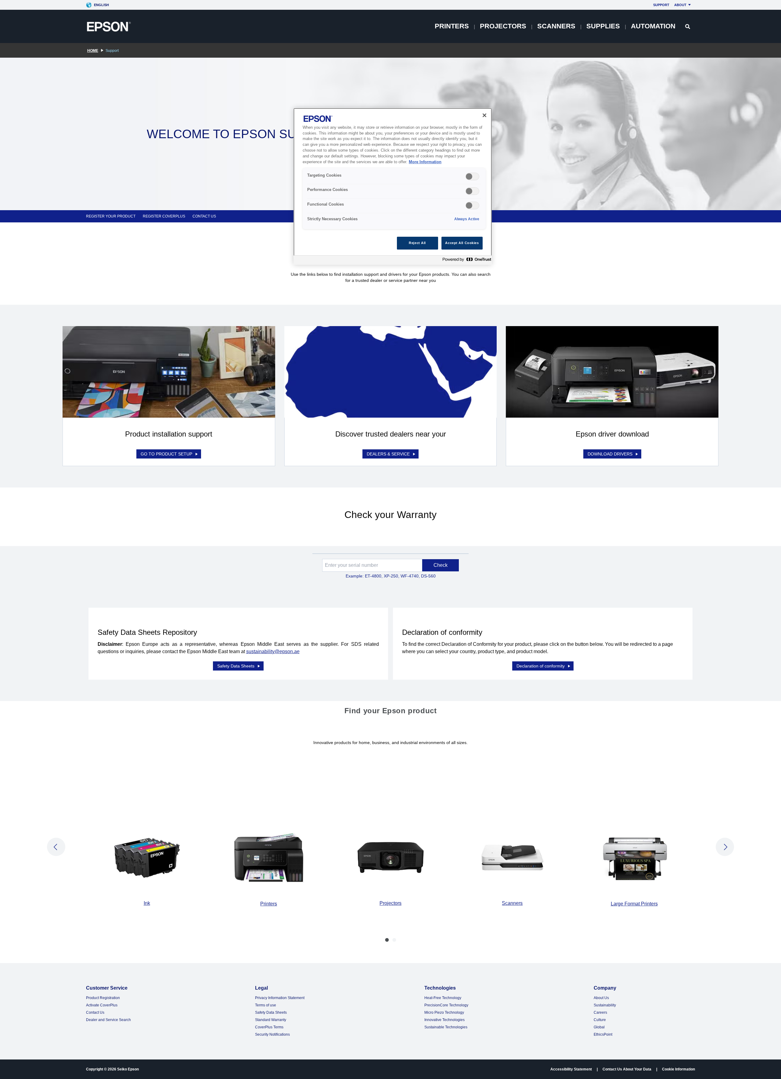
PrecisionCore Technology (446, 1005)
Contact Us (95, 1012)
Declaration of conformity (540, 666)
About (680, 5)
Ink (147, 903)
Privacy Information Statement (279, 998)
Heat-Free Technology (442, 998)
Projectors (503, 26)
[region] (392, 186)
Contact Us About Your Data (627, 1069)
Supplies (603, 26)
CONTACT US (204, 216)
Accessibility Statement (571, 1069)
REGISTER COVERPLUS (164, 216)
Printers (452, 26)
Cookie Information (678, 1069)
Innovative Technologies (444, 1020)
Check (441, 565)
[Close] (484, 115)
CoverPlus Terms (269, 1027)
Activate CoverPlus (101, 1005)
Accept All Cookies (462, 243)
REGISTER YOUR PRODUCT (110, 216)
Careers (600, 1012)
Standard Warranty (270, 1020)
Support (661, 5)
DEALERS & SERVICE (388, 453)
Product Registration (103, 998)
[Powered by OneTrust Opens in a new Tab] (465, 261)
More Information (425, 162)
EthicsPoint (603, 1034)
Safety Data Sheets (235, 666)
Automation (653, 26)
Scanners (556, 26)
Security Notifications (272, 1034)
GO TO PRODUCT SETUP (166, 453)
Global (599, 1027)
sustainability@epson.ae (273, 651)
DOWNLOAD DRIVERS (610, 453)
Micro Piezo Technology (444, 1012)
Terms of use (265, 1005)
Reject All (417, 243)
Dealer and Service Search (108, 1020)
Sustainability (605, 1005)
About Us (601, 998)
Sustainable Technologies (445, 1027)
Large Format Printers (634, 903)
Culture (600, 1020)
